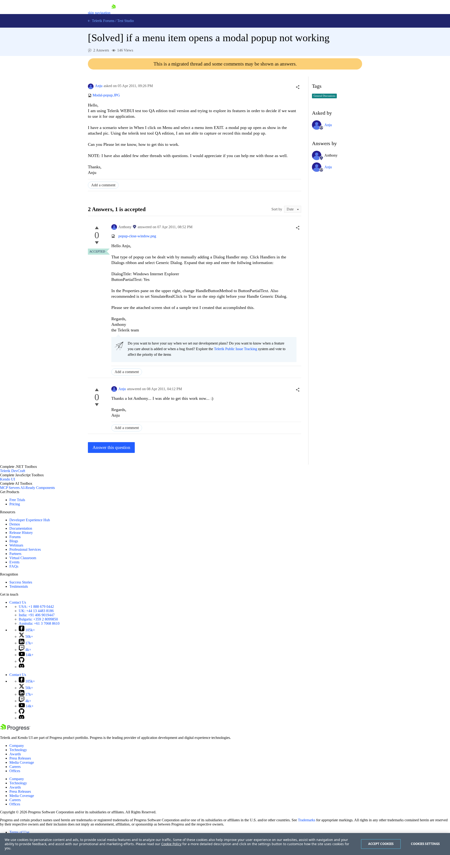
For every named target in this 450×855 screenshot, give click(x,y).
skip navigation (99, 13)
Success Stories (20, 582)
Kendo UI (7, 479)
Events (14, 562)
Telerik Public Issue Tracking (235, 349)
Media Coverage (21, 762)
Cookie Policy (171, 844)
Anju (98, 86)
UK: (36, 611)
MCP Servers (10, 488)
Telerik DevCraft (12, 471)
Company (16, 746)
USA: (36, 607)
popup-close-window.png (137, 236)
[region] (225, 844)
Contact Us (17, 602)
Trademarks (306, 820)
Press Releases (20, 758)
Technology (18, 750)
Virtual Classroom (22, 558)
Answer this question (111, 447)
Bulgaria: (38, 619)
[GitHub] (21, 661)
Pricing (14, 504)
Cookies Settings (425, 844)
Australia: (39, 623)
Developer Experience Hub (29, 520)
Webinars (16, 545)
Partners (15, 554)
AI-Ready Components (37, 488)
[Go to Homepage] (113, 13)
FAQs (13, 566)
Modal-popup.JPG (106, 95)
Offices (14, 771)
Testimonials (18, 586)
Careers (15, 767)
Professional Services (25, 549)
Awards (15, 754)
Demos (14, 524)
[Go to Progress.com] (15, 730)
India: (37, 615)
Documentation (20, 528)
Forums (15, 537)
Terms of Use (19, 832)
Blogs (13, 541)
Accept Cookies (381, 844)
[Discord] (21, 667)
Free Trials (17, 500)
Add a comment (103, 185)
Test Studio (125, 21)
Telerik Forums (102, 21)
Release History (21, 533)
